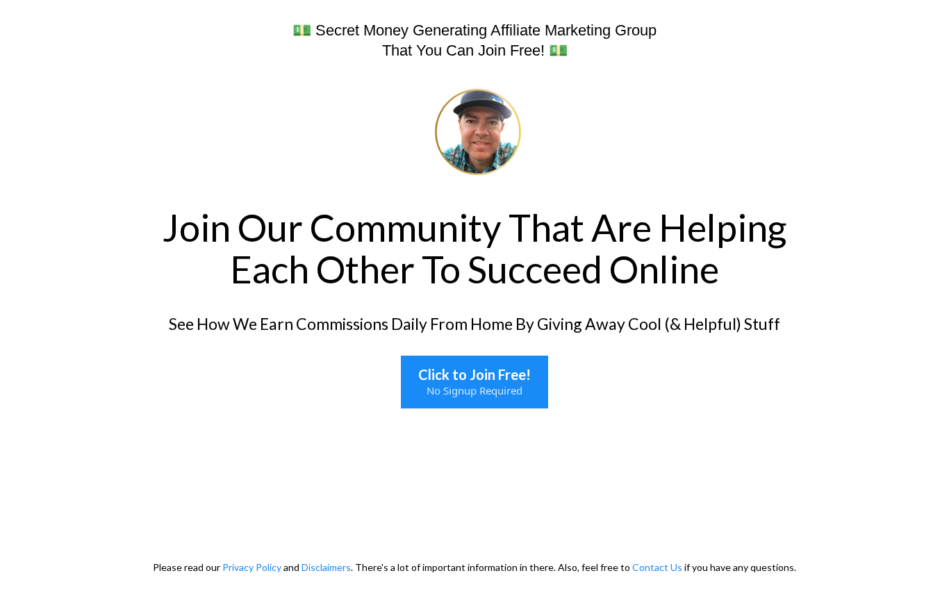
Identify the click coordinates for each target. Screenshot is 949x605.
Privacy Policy (252, 567)
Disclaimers (326, 567)
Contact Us (657, 567)
